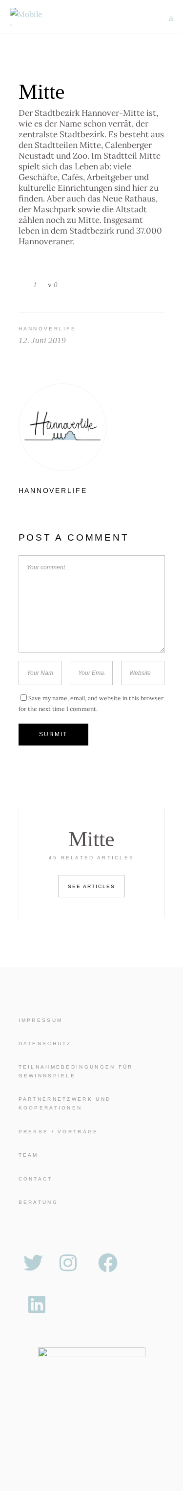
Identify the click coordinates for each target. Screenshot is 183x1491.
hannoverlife (48, 328)
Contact (36, 1179)
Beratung (38, 1202)
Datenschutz (45, 1043)
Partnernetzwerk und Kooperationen (65, 1103)
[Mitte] (92, 427)
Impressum (41, 1020)
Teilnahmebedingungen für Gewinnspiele (76, 1071)
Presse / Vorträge (59, 1131)
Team (29, 1155)
